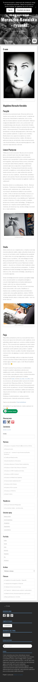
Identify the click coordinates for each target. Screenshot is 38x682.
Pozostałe (6, 553)
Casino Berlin (7, 529)
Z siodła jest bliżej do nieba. (11, 457)
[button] (34, 41)
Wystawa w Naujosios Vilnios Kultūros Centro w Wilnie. (18, 445)
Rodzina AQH (7, 516)
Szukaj (4, 433)
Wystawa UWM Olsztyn (11, 484)
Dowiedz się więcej (23, 10)
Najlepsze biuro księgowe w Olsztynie (14, 583)
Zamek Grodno (8, 494)
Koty (5, 547)
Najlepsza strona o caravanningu (13, 587)
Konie (5, 543)
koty (23, 378)
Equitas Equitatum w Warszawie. (13, 460)
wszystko (27, 378)
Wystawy (6, 560)
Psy (5, 557)
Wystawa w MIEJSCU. (10, 490)
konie (13, 378)
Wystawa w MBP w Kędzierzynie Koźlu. (14, 470)
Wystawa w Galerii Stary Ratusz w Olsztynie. (16, 467)
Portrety (6, 550)
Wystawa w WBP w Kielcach (12, 474)
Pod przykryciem (9, 449)
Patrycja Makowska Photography (13, 504)
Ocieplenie (6, 523)
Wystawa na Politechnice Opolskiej (13, 477)
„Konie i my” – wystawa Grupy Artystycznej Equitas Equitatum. (17, 453)
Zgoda (10, 10)
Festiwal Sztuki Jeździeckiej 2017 (13, 480)
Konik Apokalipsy (8, 519)
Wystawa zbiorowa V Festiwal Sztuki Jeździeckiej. (17, 464)
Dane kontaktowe (21, 402)
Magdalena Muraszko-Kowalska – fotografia (15, 580)
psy (20, 378)
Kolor (5, 540)
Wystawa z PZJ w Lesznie (11, 487)
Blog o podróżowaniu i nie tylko (12, 596)
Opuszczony (7, 526)
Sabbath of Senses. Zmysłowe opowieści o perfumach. (17, 593)
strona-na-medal (18, 674)
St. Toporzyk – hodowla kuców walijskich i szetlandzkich (18, 590)
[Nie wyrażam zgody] (36, 7)
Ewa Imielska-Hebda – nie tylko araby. (14, 508)
